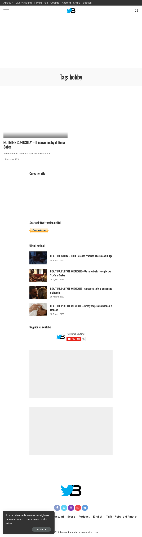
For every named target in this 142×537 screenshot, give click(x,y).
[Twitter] (64, 508)
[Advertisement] (71, 42)
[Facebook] (57, 508)
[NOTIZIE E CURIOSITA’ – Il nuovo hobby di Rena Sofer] (35, 116)
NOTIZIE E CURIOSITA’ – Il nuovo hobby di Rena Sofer (34, 145)
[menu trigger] (7, 11)
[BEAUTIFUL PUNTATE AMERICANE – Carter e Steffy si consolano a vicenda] (38, 292)
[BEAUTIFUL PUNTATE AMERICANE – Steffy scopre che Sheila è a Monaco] (38, 309)
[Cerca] (136, 11)
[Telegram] (85, 508)
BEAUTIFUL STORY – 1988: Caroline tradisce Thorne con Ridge (81, 256)
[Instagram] (71, 508)
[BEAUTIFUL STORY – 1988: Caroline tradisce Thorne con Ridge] (38, 257)
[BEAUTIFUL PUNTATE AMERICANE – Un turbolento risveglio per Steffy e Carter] (38, 275)
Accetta (41, 529)
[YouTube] (78, 508)
